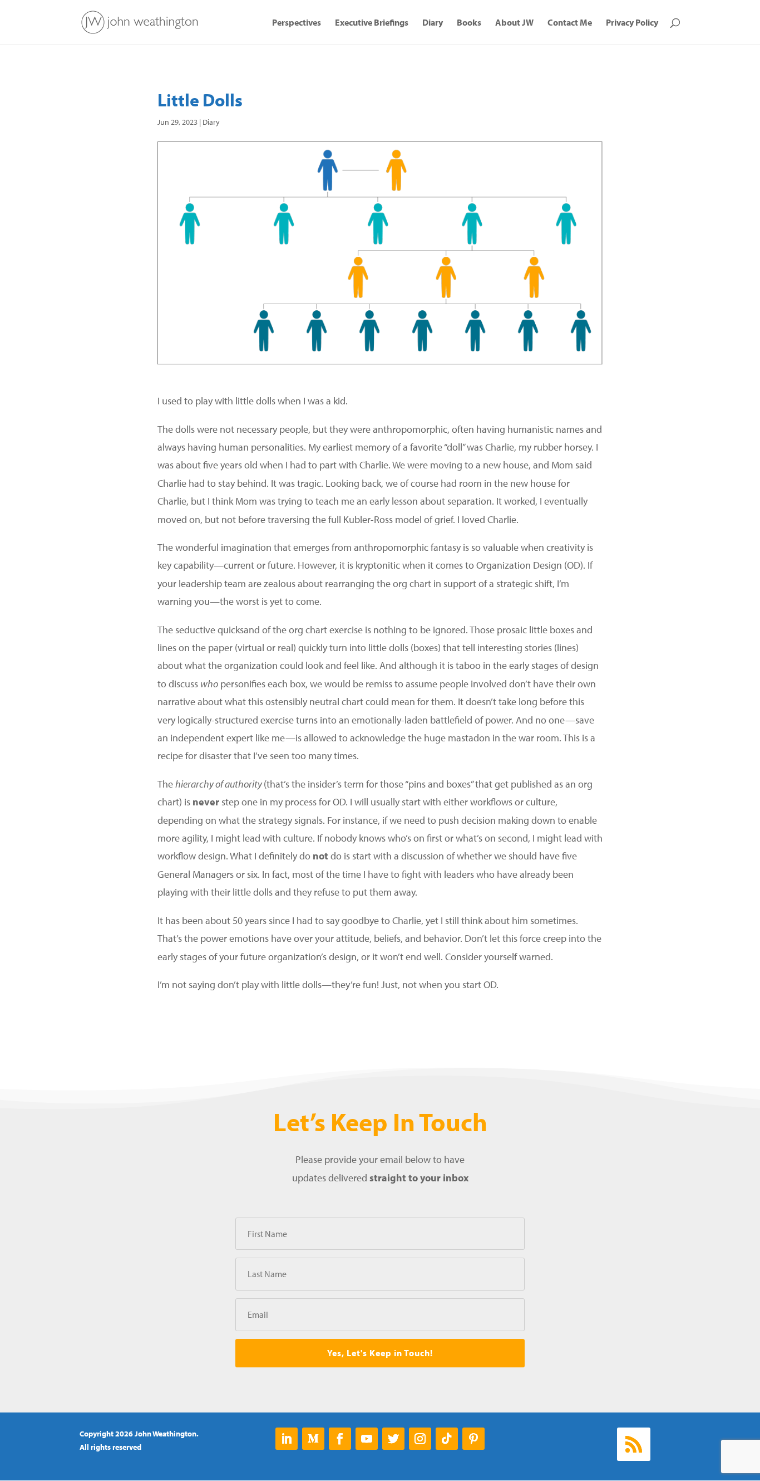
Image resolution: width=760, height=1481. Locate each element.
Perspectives (296, 23)
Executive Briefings (371, 23)
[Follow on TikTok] (447, 1439)
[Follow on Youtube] (367, 1439)
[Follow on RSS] (633, 1444)
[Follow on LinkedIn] (286, 1439)
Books (469, 23)
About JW (514, 23)
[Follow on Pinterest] (473, 1439)
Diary (432, 23)
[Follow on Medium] (313, 1439)
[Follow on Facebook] (340, 1439)
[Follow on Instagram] (420, 1439)
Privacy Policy (632, 23)
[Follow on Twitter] (393, 1439)
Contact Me (569, 23)
